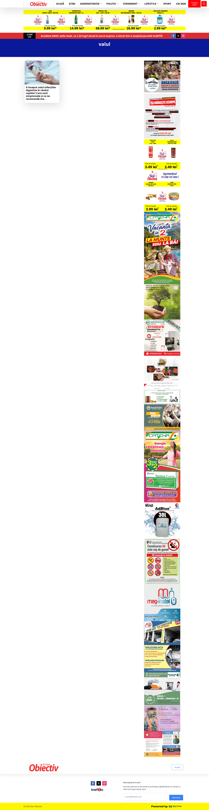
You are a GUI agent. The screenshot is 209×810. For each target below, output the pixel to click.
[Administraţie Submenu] (101, 4)
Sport (167, 3)
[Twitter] (99, 783)
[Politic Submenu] (118, 4)
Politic (111, 3)
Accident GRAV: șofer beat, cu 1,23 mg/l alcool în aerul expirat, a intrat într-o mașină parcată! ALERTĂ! (102, 36)
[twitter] (178, 35)
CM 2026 (181, 3)
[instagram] (183, 35)
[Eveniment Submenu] (139, 4)
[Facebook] (93, 783)
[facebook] (173, 35)
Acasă (60, 3)
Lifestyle (150, 3)
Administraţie (89, 3)
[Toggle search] (204, 4)
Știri (72, 3)
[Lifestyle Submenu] (158, 4)
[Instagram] (104, 783)
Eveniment (130, 3)
